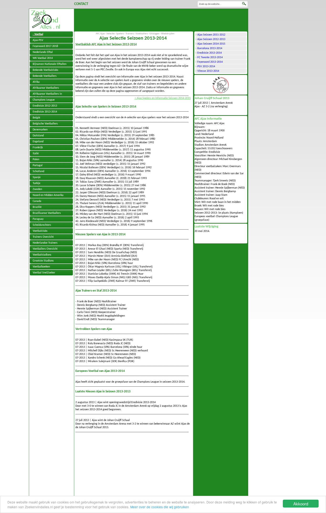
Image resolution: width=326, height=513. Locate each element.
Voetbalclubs (40, 231)
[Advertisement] (161, 19)
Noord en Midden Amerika (48, 195)
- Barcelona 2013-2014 (209, 48)
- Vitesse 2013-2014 (207, 71)
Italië (36, 153)
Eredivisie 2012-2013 (45, 105)
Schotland (38, 171)
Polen (36, 159)
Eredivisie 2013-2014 (45, 111)
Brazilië (37, 207)
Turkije (36, 183)
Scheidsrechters (42, 225)
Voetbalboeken (41, 266)
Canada (37, 201)
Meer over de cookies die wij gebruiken (159, 506)
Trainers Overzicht (43, 237)
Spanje (37, 177)
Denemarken (40, 129)
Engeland (38, 141)
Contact (81, 4)
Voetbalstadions (42, 254)
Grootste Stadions (43, 260)
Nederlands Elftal (43, 52)
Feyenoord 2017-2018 (45, 46)
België (36, 117)
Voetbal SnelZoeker (44, 272)
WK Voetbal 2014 (43, 58)
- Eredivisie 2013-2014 (209, 52)
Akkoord (300, 504)
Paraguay (38, 219)
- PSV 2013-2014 (205, 66)
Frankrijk (38, 147)
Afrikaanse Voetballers (46, 88)
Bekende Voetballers (45, 76)
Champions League (44, 99)
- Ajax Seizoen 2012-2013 (210, 39)
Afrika (36, 82)
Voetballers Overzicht (45, 248)
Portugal (37, 165)
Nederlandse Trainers (45, 242)
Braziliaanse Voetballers (47, 213)
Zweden (37, 189)
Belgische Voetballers (45, 123)
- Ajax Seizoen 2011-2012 (210, 34)
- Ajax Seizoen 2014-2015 (210, 43)
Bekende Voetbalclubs (45, 70)
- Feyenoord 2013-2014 (209, 62)
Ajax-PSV (38, 40)
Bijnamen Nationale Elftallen (49, 64)
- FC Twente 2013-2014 (209, 57)
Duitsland (38, 135)
